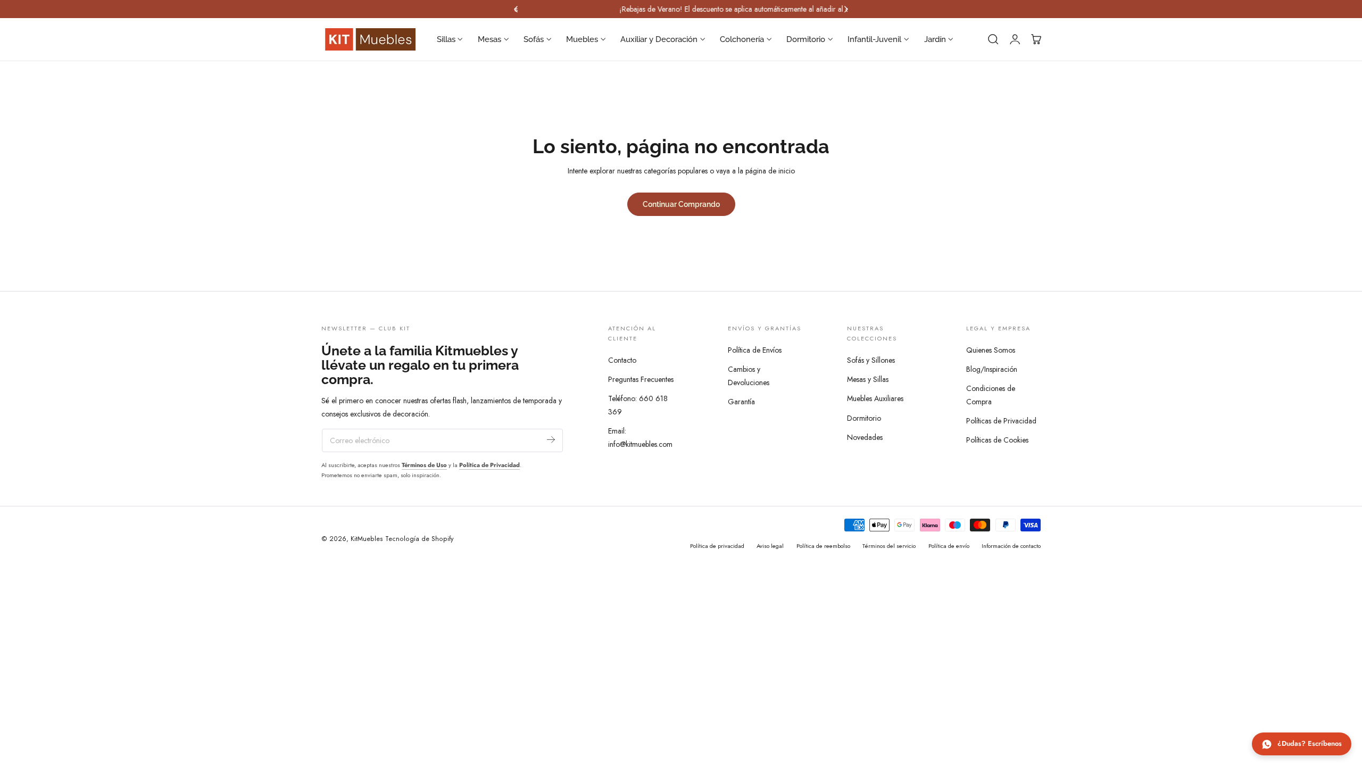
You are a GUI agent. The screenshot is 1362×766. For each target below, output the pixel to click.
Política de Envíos (755, 350)
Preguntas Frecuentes (641, 379)
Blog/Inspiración (991, 369)
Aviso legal (770, 546)
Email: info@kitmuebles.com (640, 438)
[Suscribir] (550, 439)
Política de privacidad (717, 546)
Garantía (741, 401)
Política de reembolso (823, 546)
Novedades (865, 437)
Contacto (622, 360)
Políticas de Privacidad (1001, 420)
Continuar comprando (681, 204)
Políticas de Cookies (997, 440)
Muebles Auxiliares (875, 399)
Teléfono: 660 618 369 (638, 406)
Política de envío (948, 546)
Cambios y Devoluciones (748, 376)
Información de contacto (1011, 546)
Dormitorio (864, 418)
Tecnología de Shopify (419, 539)
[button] (993, 39)
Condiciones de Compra (990, 395)
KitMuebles (367, 539)
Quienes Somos (990, 350)
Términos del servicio (889, 546)
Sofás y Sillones (871, 360)
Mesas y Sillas (867, 379)
